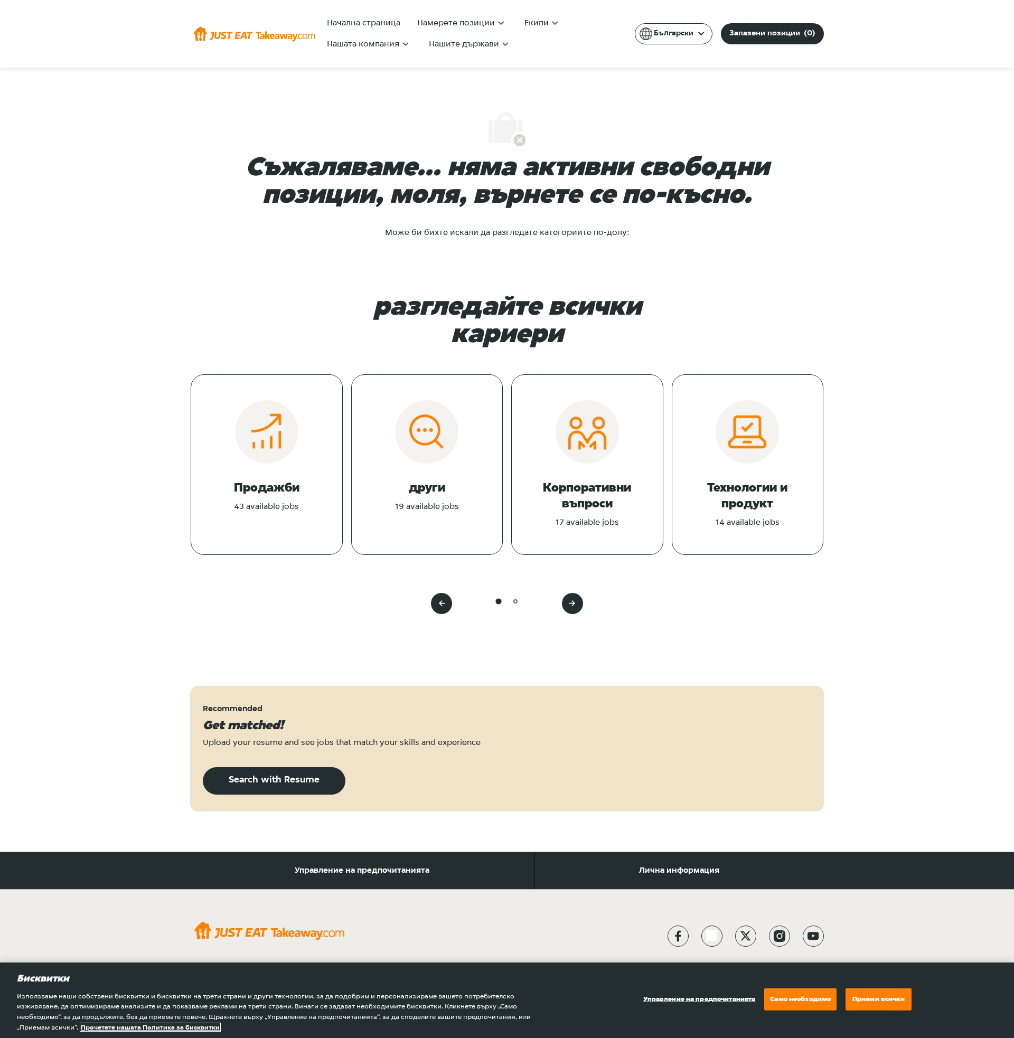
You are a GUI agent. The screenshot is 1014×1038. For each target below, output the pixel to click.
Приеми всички (878, 999)
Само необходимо (800, 999)
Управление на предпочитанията (362, 870)
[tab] (498, 601)
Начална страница (363, 23)
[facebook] (678, 936)
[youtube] (813, 936)
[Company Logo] (254, 34)
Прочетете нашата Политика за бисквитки (150, 1027)
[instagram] (779, 936)
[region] (507, 1000)
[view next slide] (572, 603)
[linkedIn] (711, 936)
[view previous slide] (441, 603)
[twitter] (745, 936)
